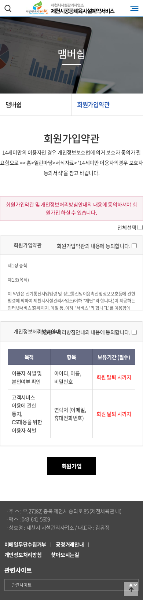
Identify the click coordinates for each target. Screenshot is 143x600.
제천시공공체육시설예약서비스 (71, 8)
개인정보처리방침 (23, 554)
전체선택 (126, 227)
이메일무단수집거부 (25, 544)
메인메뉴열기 (134, 8)
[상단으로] (131, 589)
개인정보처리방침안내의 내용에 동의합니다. (84, 332)
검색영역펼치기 (7, 8)
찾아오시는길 (65, 554)
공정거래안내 (70, 544)
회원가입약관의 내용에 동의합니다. (93, 245)
